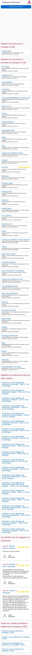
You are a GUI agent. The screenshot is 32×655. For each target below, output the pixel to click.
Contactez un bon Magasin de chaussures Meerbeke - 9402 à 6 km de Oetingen (16, 430)
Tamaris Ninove (7, 122)
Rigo (3, 342)
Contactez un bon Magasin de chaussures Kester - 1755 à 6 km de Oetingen (15, 445)
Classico (12, 590)
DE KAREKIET (7, 82)
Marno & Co (6, 106)
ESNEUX (12, 548)
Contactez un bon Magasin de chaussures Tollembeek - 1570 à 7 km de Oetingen (15, 476)
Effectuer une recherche (16, 6)
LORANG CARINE (9, 262)
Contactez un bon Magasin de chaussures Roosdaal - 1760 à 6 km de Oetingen (15, 469)
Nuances (5, 200)
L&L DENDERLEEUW (10, 286)
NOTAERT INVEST (9, 310)
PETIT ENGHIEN (9, 566)
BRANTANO (6, 318)
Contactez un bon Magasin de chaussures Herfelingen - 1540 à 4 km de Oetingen (15, 407)
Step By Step (7, 191)
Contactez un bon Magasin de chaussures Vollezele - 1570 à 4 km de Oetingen (15, 399)
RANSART (6, 593)
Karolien (5, 167)
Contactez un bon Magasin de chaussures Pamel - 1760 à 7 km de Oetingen (15, 499)
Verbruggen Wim (8, 130)
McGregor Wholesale (10, 335)
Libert (4, 231)
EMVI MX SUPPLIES (10, 293)
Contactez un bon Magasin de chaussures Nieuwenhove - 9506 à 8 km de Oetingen (15, 507)
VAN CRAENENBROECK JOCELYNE (16, 97)
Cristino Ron (6, 51)
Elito (3, 146)
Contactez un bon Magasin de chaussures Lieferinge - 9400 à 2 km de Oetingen (15, 384)
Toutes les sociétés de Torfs (12, 153)
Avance (4, 160)
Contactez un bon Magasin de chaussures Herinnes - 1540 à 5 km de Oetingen (15, 422)
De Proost (5, 66)
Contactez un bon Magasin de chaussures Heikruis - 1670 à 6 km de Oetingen (15, 461)
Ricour (4, 351)
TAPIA (4, 246)
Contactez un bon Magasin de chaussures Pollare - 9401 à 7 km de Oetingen (16, 492)
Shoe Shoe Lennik (9, 254)
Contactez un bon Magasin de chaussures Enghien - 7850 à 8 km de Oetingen (15, 522)
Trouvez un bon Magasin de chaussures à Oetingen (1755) (13, 644)
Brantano (5, 176)
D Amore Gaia (7, 183)
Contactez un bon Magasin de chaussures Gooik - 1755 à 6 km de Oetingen (15, 453)
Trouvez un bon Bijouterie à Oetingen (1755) (16, 638)
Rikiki (4, 137)
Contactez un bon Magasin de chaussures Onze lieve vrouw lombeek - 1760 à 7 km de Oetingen (15, 484)
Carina (4, 113)
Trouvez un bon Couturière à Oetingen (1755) (12, 631)
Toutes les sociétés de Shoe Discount (16, 239)
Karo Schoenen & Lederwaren (13, 270)
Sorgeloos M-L (7, 75)
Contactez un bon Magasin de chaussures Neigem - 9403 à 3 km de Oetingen (16, 391)
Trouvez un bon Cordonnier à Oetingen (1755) (13, 650)
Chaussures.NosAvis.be (11, 2)
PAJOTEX (5, 89)
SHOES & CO (7, 224)
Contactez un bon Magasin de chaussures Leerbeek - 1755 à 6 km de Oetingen (15, 438)
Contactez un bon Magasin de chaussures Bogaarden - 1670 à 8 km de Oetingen (16, 515)
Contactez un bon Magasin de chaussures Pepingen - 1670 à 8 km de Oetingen (15, 530)
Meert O (5, 302)
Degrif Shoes (7, 208)
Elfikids (4, 327)
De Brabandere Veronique (11, 366)
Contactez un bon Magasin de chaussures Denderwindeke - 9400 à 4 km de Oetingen (15, 415)
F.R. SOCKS (6, 215)
